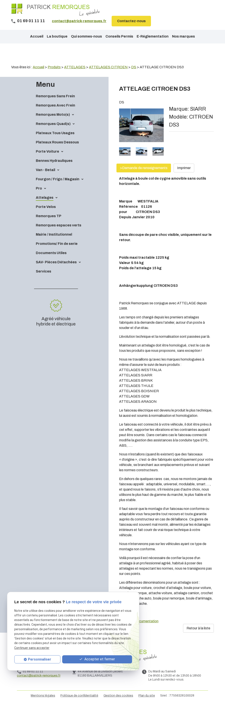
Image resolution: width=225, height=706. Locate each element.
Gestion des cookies (118, 695)
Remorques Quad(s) (53, 124)
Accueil (36, 36)
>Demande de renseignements (143, 168)
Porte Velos (46, 207)
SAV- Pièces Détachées (56, 262)
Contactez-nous (131, 21)
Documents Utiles (51, 253)
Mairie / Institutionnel (54, 234)
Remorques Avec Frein (55, 105)
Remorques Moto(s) (53, 114)
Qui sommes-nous (86, 36)
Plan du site (146, 695)
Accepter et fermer (99, 659)
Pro (39, 188)
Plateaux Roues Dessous (57, 142)
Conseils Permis (119, 36)
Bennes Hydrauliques (54, 161)
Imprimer (184, 168)
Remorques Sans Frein (55, 96)
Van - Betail (45, 170)
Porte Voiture (47, 151)
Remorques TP (48, 216)
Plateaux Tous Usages (55, 133)
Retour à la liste (198, 628)
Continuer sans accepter (31, 648)
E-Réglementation (153, 36)
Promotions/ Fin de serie (57, 244)
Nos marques (183, 36)
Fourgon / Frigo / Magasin (57, 179)
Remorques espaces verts (58, 225)
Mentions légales (43, 695)
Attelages (44, 197)
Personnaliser (39, 659)
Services (43, 271)
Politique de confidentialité (79, 695)
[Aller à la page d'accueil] (55, 10)
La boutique (57, 36)
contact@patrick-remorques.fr (79, 21)
